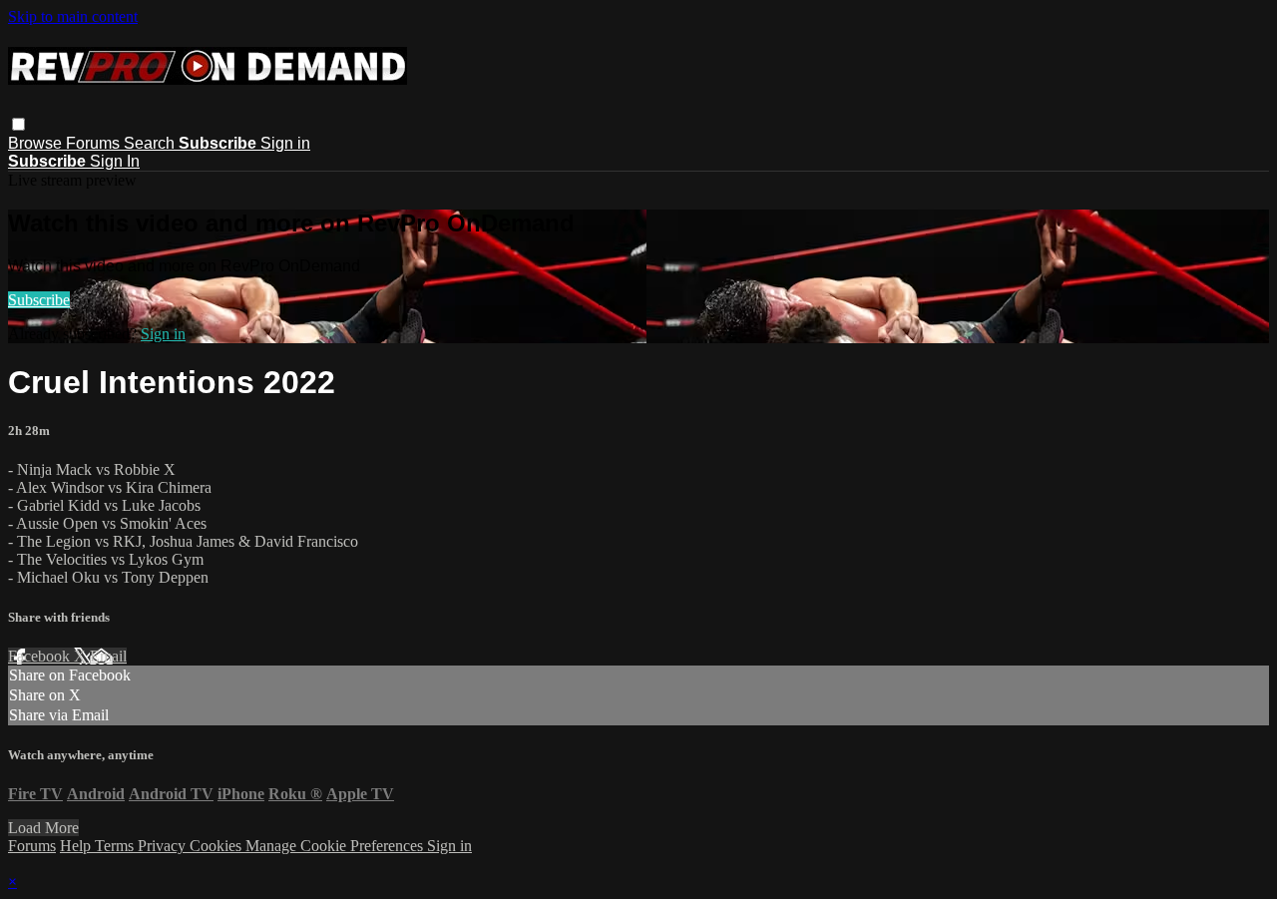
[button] (18, 124)
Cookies (217, 845)
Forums (95, 143)
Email (108, 656)
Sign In (115, 161)
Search (151, 143)
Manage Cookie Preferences (336, 845)
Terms (116, 845)
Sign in (285, 143)
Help (77, 845)
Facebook (41, 656)
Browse (37, 143)
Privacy (164, 845)
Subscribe (39, 299)
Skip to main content (73, 16)
